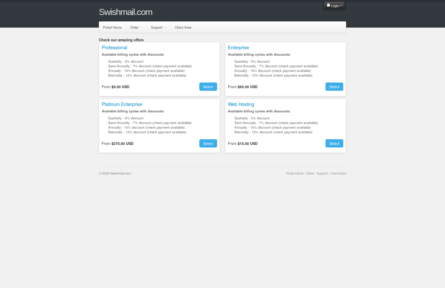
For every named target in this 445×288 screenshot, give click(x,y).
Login (335, 5)
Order (134, 27)
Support (156, 27)
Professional (114, 47)
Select (208, 86)
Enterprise (238, 47)
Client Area (183, 27)
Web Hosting (241, 104)
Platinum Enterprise (122, 104)
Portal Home (112, 27)
